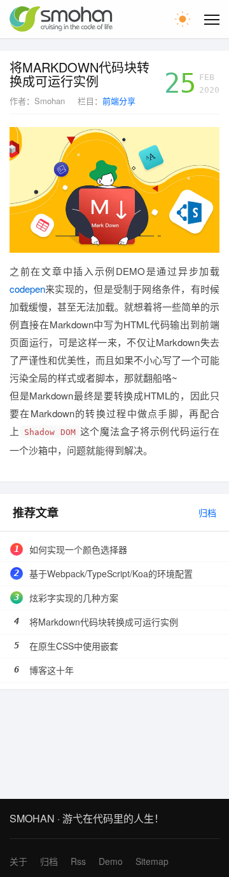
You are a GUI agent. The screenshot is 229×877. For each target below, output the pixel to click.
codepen (27, 288)
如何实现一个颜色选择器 (78, 549)
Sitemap (152, 861)
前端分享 (118, 101)
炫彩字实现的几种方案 (73, 597)
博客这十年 (51, 670)
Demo (111, 861)
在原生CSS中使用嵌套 (73, 645)
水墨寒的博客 (61, 19)
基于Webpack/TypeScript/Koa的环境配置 (111, 573)
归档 (207, 512)
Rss (78, 861)
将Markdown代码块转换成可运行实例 (79, 74)
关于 (18, 861)
